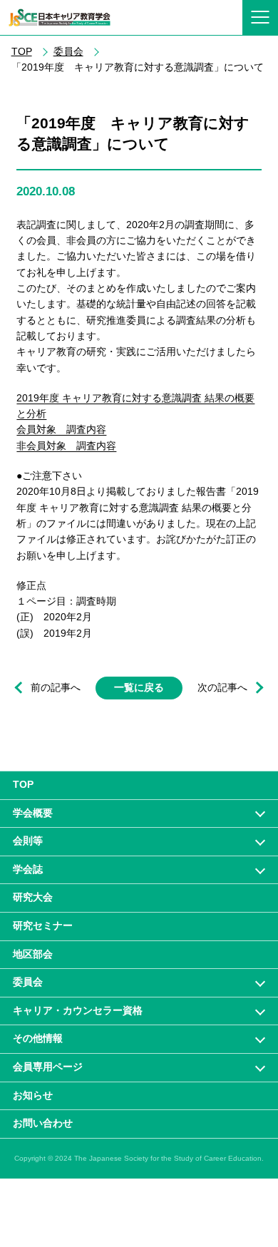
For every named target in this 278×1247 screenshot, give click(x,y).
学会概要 (33, 812)
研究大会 (33, 897)
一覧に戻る (139, 687)
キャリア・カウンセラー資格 (78, 1010)
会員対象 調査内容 (61, 429)
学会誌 (28, 869)
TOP (21, 51)
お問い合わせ (43, 1123)
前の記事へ (56, 687)
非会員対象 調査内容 (66, 445)
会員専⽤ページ (48, 1066)
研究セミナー (43, 925)
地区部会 (33, 954)
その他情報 (38, 1038)
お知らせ (33, 1095)
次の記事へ (222, 687)
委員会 (68, 51)
